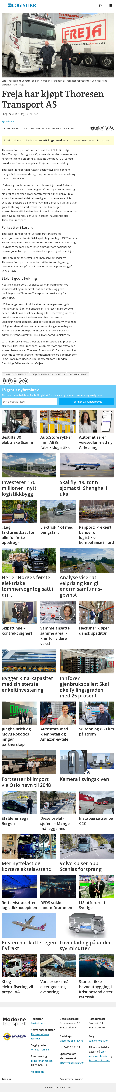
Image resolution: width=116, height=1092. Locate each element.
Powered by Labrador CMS (58, 1087)
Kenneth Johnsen (40, 1049)
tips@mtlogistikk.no (72, 1040)
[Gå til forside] (47, 5)
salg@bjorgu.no (98, 1040)
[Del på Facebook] (92, 128)
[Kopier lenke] (107, 128)
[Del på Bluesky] (112, 128)
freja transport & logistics (48, 374)
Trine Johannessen (42, 1060)
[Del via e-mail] (102, 128)
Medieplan (37, 1071)
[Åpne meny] (111, 5)
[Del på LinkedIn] (97, 128)
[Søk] (100, 5)
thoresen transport (15, 374)
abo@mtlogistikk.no (72, 1062)
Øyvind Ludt (38, 1023)
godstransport (78, 374)
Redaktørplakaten (99, 1060)
